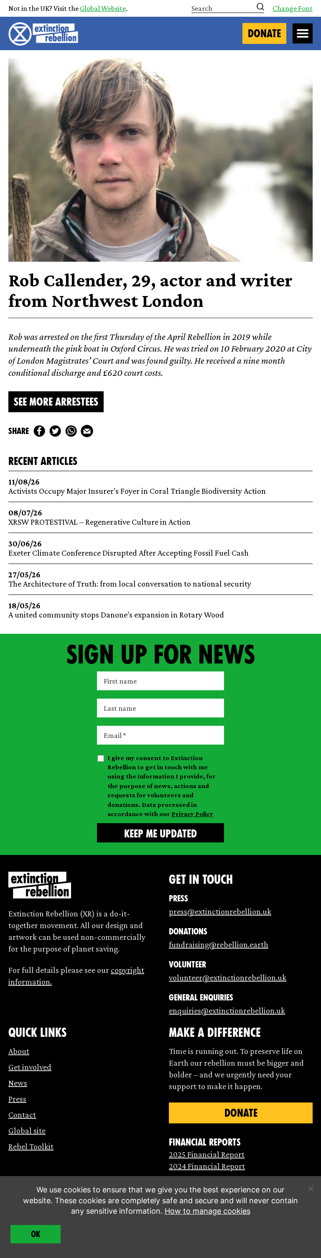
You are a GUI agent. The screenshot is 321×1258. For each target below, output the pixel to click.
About (18, 1051)
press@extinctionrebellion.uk (220, 911)
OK (36, 1234)
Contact (22, 1114)
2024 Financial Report (207, 1166)
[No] (310, 1188)
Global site (27, 1130)
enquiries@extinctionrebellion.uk (227, 1010)
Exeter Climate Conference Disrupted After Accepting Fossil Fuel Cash (128, 548)
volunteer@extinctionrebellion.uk (227, 977)
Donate (264, 33)
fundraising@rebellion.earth (218, 944)
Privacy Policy (192, 813)
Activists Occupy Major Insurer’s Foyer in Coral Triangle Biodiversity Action (137, 486)
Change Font (293, 8)
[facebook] (39, 431)
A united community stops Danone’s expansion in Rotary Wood (116, 610)
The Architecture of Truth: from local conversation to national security (129, 579)
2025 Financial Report (207, 1154)
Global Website (103, 8)
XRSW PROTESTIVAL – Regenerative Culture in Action (99, 517)
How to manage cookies (207, 1211)
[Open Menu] (303, 33)
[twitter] (55, 431)
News (17, 1082)
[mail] (87, 431)
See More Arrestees (56, 402)
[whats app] (71, 431)
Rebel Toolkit (31, 1146)
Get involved (29, 1067)
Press (17, 1098)
